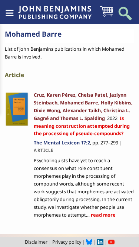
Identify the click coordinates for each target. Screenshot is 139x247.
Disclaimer (36, 241)
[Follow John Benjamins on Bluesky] (89, 241)
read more (103, 214)
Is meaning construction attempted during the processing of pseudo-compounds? (82, 126)
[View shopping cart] (106, 16)
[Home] (55, 8)
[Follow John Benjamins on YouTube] (111, 241)
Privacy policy (66, 241)
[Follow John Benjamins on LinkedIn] (100, 241)
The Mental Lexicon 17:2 (62, 142)
